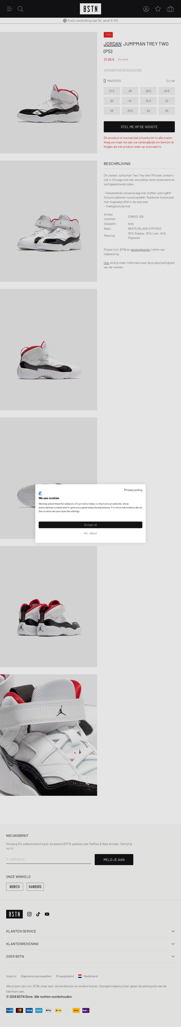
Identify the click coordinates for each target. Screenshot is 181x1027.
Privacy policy (133, 490)
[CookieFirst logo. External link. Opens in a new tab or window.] (40, 493)
